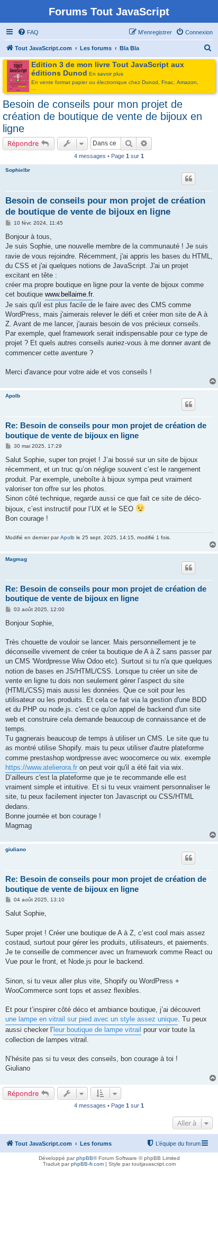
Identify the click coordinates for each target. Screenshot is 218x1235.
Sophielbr (17, 170)
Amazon (187, 82)
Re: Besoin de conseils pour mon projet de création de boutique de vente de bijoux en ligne (105, 430)
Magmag (16, 559)
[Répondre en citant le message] (188, 178)
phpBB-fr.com (87, 1164)
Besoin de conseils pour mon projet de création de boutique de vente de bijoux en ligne (102, 116)
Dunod (150, 82)
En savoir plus (106, 74)
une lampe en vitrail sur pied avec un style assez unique (91, 1019)
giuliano (15, 849)
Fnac (167, 82)
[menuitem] (28, 32)
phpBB (84, 1158)
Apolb (12, 396)
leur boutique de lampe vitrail (97, 1030)
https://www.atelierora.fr (41, 767)
